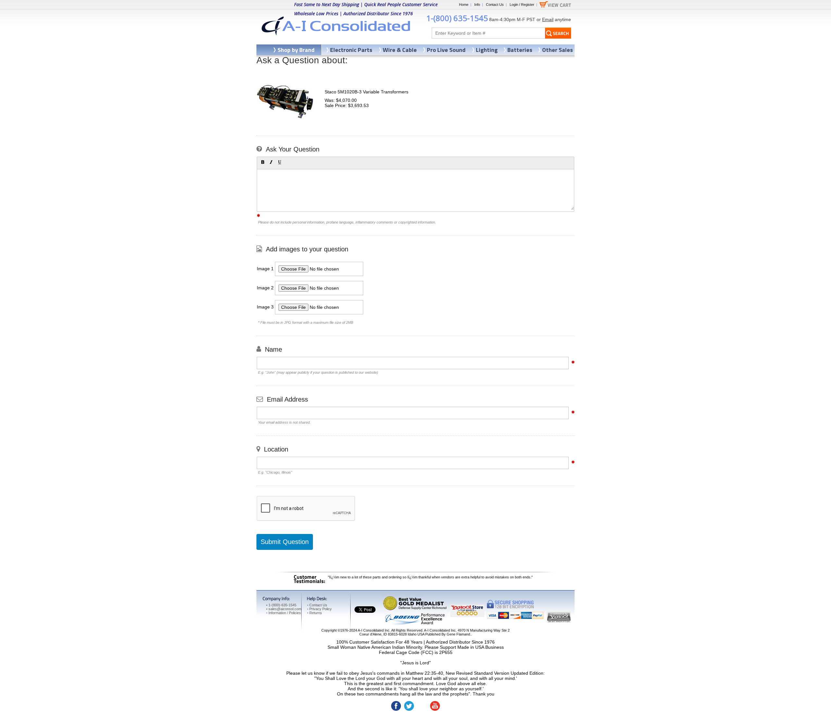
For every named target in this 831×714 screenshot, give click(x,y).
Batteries (519, 49)
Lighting (487, 49)
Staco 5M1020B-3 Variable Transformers (366, 91)
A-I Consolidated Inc (374, 630)
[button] (262, 162)
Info (477, 4)
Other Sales (557, 49)
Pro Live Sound (446, 49)
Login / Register (522, 4)
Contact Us (495, 4)
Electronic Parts (351, 49)
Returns (314, 613)
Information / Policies (283, 613)
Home (463, 4)
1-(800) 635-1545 (457, 18)
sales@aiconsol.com (284, 609)
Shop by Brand (296, 49)
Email (547, 19)
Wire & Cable (400, 49)
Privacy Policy (319, 609)
